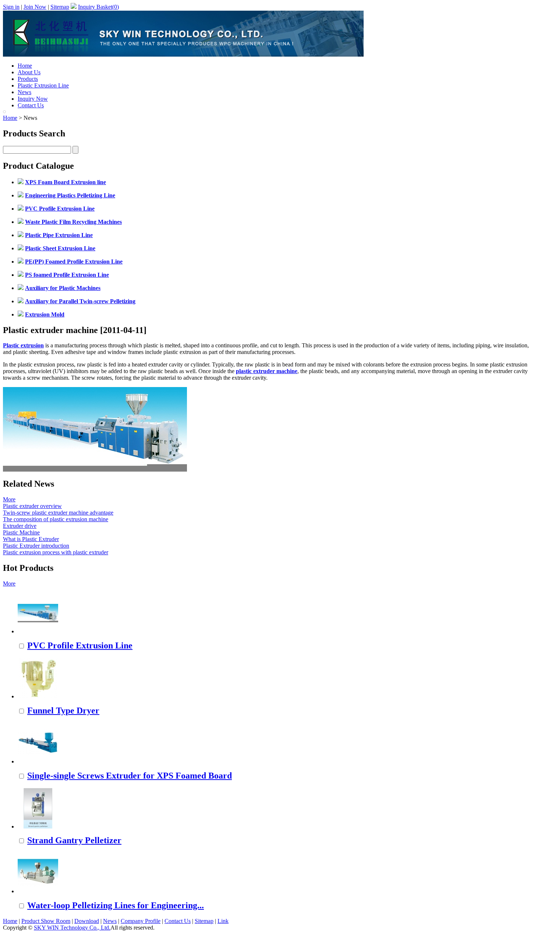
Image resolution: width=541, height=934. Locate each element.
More (9, 499)
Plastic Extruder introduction (36, 546)
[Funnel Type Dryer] (38, 696)
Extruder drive (19, 526)
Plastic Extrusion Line (43, 85)
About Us (29, 72)
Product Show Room (45, 921)
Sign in (11, 7)
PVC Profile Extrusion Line (79, 645)
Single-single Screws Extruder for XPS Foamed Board (129, 775)
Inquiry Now (33, 99)
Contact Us (31, 105)
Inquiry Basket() (98, 7)
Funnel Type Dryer (63, 710)
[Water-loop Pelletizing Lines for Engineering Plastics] (38, 891)
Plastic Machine (21, 532)
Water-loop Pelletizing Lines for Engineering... (115, 905)
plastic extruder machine (266, 371)
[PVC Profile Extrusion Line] (38, 631)
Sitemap (59, 7)
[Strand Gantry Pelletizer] (38, 826)
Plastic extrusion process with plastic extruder (55, 552)
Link (223, 921)
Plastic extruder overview (32, 506)
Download (86, 921)
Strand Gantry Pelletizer (74, 840)
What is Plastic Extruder (31, 539)
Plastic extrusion (23, 345)
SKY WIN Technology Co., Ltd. (72, 927)
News (24, 92)
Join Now (35, 7)
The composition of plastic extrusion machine (55, 519)
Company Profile (140, 921)
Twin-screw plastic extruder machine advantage (58, 512)
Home (25, 65)
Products (28, 79)
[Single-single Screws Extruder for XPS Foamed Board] (38, 761)
